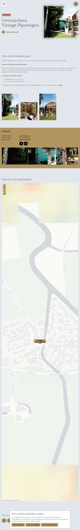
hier (60, 85)
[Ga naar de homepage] (4, 4)
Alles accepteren (18, 525)
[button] (40, 342)
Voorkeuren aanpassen (49, 525)
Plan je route (6, 139)
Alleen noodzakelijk (33, 525)
